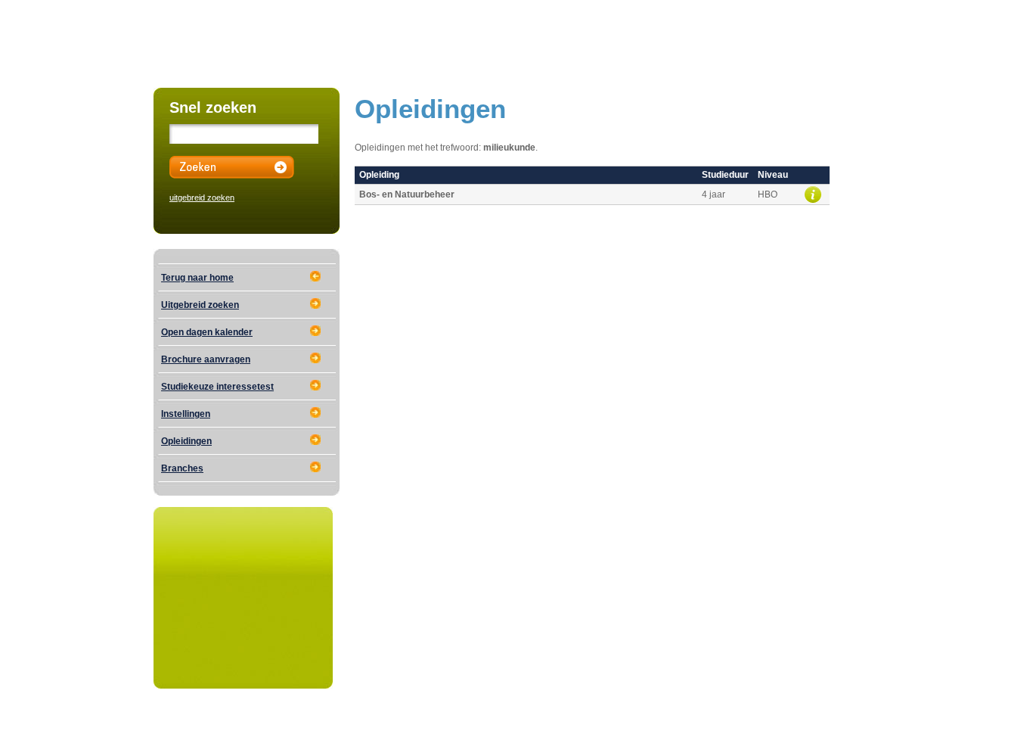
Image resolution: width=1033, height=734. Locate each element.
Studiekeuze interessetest (217, 386)
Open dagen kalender (207, 332)
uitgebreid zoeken (201, 197)
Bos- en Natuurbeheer (406, 194)
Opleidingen (186, 441)
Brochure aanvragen (205, 359)
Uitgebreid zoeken (200, 305)
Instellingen (185, 414)
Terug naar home (197, 277)
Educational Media (294, 716)
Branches (182, 468)
